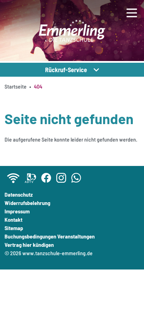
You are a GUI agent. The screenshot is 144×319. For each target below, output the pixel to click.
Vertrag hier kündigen (29, 244)
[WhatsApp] (76, 178)
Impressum (17, 211)
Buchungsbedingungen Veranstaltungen (50, 236)
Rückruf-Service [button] (66, 70)
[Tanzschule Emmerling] (72, 31)
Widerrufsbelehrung (27, 202)
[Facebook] (46, 178)
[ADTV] (30, 178)
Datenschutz (19, 194)
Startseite (16, 86)
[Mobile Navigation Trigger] (132, 16)
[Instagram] (61, 178)
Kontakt (13, 219)
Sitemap (14, 228)
